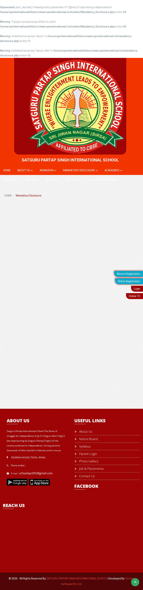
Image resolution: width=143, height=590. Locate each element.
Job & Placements (91, 468)
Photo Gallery (88, 461)
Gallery (31, 179)
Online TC (134, 296)
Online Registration (129, 281)
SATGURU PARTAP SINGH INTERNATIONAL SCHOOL (76, 578)
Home (7, 170)
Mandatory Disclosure (79, 170)
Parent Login (87, 454)
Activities (73, 179)
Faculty (51, 179)
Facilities (9, 179)
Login (137, 288)
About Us (24, 170)
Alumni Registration (128, 273)
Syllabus (84, 446)
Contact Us (86, 476)
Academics (112, 170)
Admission (47, 170)
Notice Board (88, 439)
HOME (8, 195)
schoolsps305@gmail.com (36, 473)
